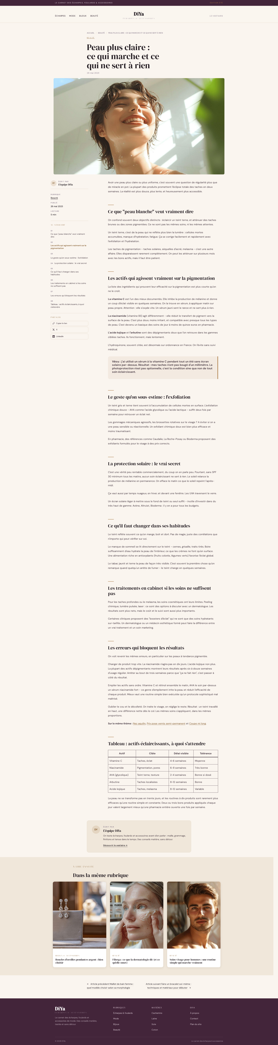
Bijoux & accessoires (67, 956)
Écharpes (60, 16)
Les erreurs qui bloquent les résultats (68, 295)
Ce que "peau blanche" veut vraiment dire (68, 235)
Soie (154, 1024)
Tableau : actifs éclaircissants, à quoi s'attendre (67, 305)
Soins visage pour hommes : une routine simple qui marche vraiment (193, 961)
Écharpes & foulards (123, 1013)
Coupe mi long (197, 723)
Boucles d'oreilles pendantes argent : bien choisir (79, 961)
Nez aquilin (139, 723)
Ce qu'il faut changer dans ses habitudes (65, 273)
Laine (154, 1018)
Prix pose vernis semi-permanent (166, 723)
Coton (155, 1029)
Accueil (91, 33)
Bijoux (83, 16)
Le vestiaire (216, 16)
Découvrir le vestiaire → (115, 845)
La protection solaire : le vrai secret (70, 263)
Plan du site (195, 1024)
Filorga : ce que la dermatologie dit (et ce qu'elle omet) (136, 961)
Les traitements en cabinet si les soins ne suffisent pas (68, 284)
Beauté (94, 16)
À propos (194, 1013)
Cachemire (157, 1013)
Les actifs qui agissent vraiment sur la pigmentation (68, 246)
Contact (194, 1018)
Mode (72, 16)
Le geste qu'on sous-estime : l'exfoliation (69, 258)
